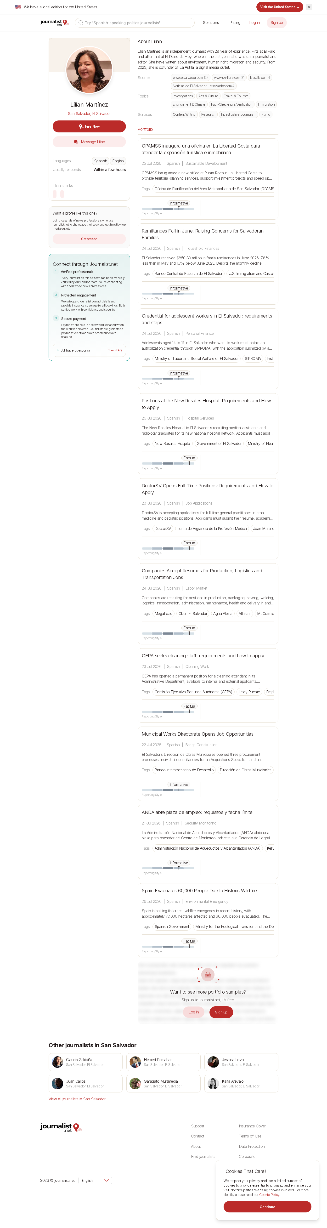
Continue (267, 1207)
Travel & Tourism (236, 96)
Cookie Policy (269, 1195)
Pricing (235, 22)
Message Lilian (92, 141)
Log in (254, 22)
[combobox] (135, 23)
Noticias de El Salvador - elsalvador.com (203, 86)
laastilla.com (260, 77)
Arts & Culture (208, 96)
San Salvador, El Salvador (89, 113)
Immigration (266, 104)
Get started (89, 239)
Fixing (266, 114)
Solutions (211, 22)
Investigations (183, 96)
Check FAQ (114, 350)
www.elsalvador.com (190, 77)
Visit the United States (280, 7)
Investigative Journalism (238, 114)
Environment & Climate (189, 104)
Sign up (277, 22)
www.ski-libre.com (229, 77)
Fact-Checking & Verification (232, 104)
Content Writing (184, 114)
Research (208, 114)
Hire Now (92, 126)
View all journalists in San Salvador (77, 1099)
